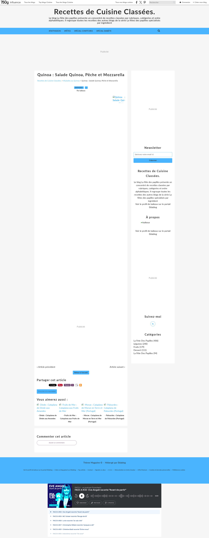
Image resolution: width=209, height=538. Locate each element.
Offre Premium (142, 470)
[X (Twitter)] (140, 2)
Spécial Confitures (83, 31)
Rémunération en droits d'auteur (125, 470)
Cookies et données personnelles (159, 470)
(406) (146, 341)
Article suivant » (117, 367)
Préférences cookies (178, 470)
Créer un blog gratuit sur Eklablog (65, 470)
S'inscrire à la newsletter (47, 391)
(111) (140, 350)
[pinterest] (144, 2)
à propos (111, 503)
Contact (90, 470)
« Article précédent (46, 367)
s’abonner (82, 503)
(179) (139, 347)
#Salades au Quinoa (71, 81)
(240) (140, 344)
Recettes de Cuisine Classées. (104, 12)
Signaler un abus (100, 470)
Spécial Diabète (103, 31)
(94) (145, 353)
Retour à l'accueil (81, 372)
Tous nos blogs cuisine (124, 2)
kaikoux (154, 204)
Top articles (81, 470)
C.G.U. (110, 470)
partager (97, 503)
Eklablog (122, 463)
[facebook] (136, 2)
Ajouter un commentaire (57, 443)
